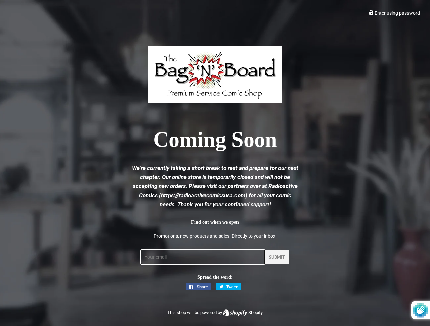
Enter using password (397, 13)
